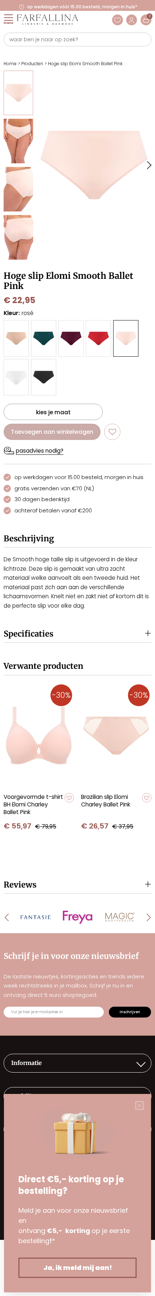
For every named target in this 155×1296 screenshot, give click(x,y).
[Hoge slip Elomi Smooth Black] (43, 377)
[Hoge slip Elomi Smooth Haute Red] (98, 338)
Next (148, 165)
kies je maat (53, 412)
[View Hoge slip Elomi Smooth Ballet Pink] (18, 93)
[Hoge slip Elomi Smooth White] (16, 377)
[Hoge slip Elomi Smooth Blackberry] (71, 338)
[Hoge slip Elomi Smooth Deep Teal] (43, 338)
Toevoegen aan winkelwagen (52, 432)
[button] (112, 432)
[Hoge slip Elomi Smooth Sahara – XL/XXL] (16, 338)
